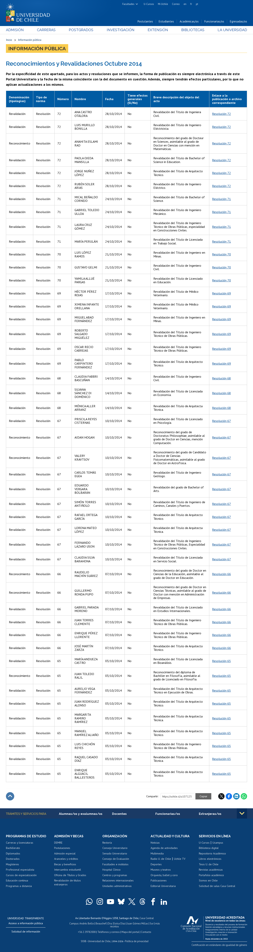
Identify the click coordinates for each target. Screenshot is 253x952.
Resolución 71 (221, 199)
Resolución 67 (221, 421)
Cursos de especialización (21, 875)
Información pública (29, 39)
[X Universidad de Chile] (132, 901)
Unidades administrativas (117, 886)
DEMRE (58, 842)
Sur (151, 923)
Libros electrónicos (210, 859)
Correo (176, 4)
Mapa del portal (130, 932)
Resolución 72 (221, 114)
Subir (10, 796)
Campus (73, 923)
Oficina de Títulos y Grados (70, 875)
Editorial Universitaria (163, 886)
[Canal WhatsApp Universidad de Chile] (89, 901)
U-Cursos (149, 4)
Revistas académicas (211, 869)
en (185, 4)
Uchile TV (179, 859)
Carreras (46, 30)
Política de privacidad (136, 941)
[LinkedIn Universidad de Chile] (164, 901)
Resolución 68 (221, 378)
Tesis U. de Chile (208, 864)
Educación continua (17, 880)
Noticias (155, 842)
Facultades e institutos (115, 864)
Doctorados (13, 859)
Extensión (158, 30)
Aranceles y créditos (66, 859)
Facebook (229, 796)
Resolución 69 (221, 293)
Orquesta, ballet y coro (164, 875)
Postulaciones (62, 848)
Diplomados (13, 853)
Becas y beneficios (65, 864)
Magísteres (12, 864)
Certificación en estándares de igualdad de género (219, 945)
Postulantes (145, 21)
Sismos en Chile (208, 880)
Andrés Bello (86, 923)
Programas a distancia (19, 886)
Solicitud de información (25, 931)
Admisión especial (65, 853)
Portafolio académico (211, 875)
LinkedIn (236, 796)
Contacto (146, 932)
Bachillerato (13, 848)
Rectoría (107, 842)
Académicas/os (189, 21)
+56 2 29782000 (87, 932)
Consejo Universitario (114, 848)
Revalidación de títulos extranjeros (67, 882)
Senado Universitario (114, 853)
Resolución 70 (221, 254)
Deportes (156, 864)
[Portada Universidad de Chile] (29, 11)
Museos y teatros (161, 869)
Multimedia (157, 853)
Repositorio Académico (212, 853)
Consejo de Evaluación (115, 859)
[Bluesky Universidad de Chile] (121, 901)
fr (191, 4)
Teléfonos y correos (108, 932)
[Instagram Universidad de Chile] (100, 901)
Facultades (128, 4)
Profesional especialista (20, 869)
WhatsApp (244, 796)
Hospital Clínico (111, 869)
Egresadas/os (238, 21)
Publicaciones (159, 880)
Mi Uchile (163, 4)
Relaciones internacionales (118, 880)
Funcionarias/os (214, 21)
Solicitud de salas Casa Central (217, 886)
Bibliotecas (192, 30)
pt (197, 4)
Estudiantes (166, 21)
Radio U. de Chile (161, 859)
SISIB (83, 941)
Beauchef (101, 923)
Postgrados (81, 30)
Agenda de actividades (164, 848)
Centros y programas (114, 875)
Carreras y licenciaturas (19, 842)
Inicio (9, 39)
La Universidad (232, 30)
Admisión (15, 30)
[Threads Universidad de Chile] (142, 901)
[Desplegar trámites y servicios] (242, 813)
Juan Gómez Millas (137, 923)
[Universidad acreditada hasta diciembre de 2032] (214, 927)
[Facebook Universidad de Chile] (153, 901)
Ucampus (217, 842)
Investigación (120, 30)
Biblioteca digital (209, 848)
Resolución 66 (221, 574)
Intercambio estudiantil (67, 869)
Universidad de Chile (99, 941)
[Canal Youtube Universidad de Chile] (110, 901)
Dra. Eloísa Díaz (116, 923)
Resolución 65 (221, 661)
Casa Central (147, 918)
